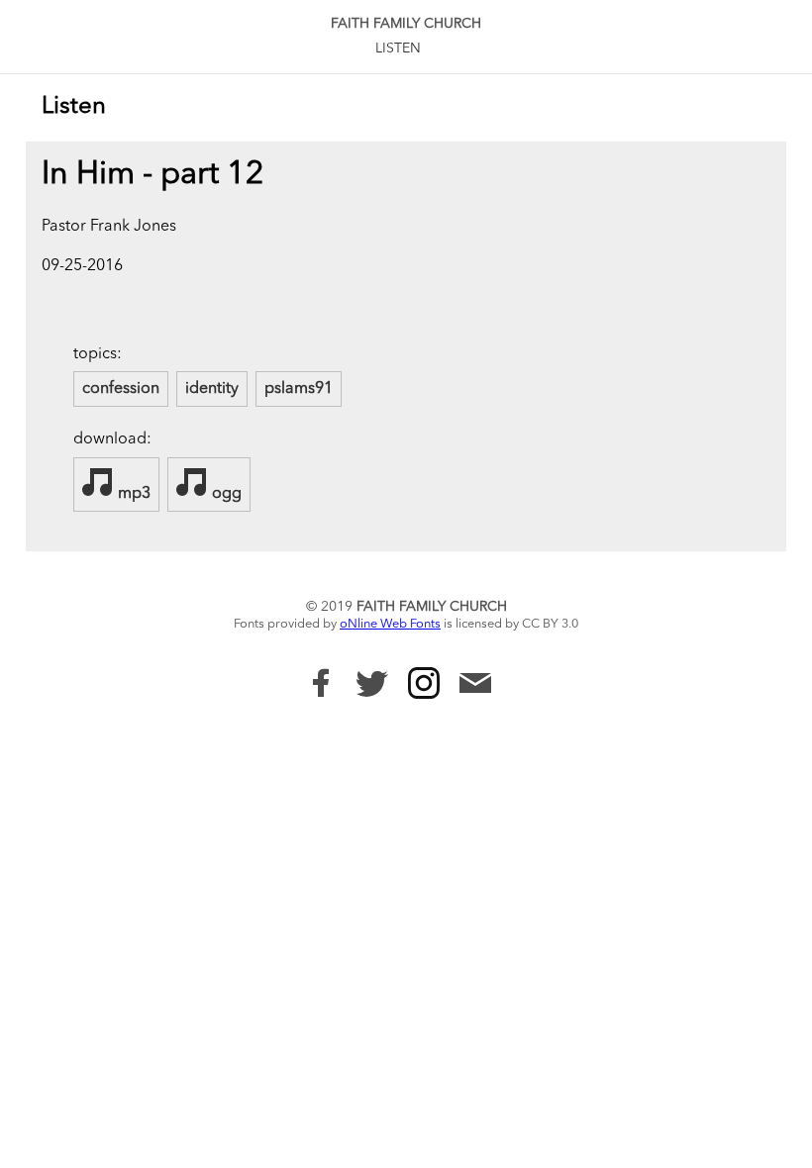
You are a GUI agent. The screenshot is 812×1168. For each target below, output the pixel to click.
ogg (225, 494)
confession (120, 389)
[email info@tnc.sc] (475, 685)
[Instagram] (424, 683)
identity (212, 389)
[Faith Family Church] (321, 683)
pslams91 (298, 389)
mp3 (132, 494)
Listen (398, 48)
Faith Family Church (406, 24)
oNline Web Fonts (390, 624)
